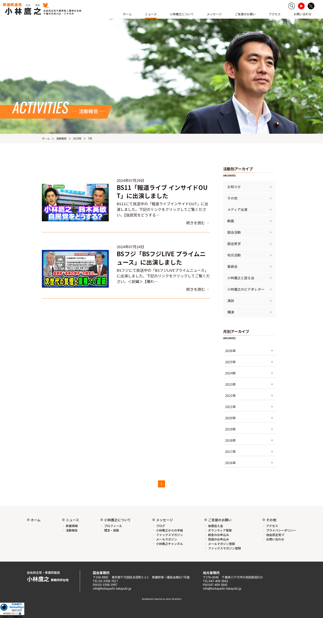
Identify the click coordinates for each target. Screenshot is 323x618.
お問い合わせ (303, 14)
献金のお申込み (218, 534)
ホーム (127, 14)
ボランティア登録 (220, 530)
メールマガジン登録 (221, 543)
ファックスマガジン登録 (224, 548)
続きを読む (195, 222)
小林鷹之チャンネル (169, 543)
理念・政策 (111, 530)
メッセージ (164, 519)
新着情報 (72, 525)
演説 (230, 300)
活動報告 (61, 138)
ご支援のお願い (245, 14)
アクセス (275, 14)
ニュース (72, 519)
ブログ (160, 525)
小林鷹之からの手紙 (169, 530)
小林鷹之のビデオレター (245, 289)
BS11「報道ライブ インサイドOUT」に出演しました (162, 191)
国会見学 (234, 243)
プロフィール (113, 525)
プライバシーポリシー (281, 530)
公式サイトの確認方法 (12, 617)
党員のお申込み (218, 539)
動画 (230, 220)
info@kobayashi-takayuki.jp (112, 588)
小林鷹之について (117, 519)
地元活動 (234, 255)
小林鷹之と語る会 (240, 277)
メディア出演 (237, 209)
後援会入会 (215, 525)
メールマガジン (166, 539)
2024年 (77, 138)
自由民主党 (273, 534)
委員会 (232, 266)
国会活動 (234, 232)
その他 (232, 198)
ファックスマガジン (169, 534)
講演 (230, 311)
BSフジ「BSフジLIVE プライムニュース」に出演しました (161, 257)
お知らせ (234, 186)
